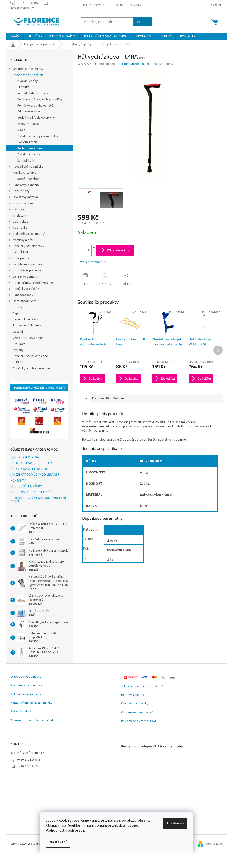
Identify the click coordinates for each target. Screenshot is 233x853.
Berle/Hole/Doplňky (30, 148)
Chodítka (23, 87)
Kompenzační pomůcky (28, 75)
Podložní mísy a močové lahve (33, 283)
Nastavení (58, 842)
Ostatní (18, 331)
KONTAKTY (18, 480)
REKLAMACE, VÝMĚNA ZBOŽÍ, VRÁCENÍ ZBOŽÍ (38, 499)
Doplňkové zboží (28, 179)
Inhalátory (19, 215)
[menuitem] (14, 36)
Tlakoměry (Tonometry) (29, 234)
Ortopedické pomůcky (28, 69)
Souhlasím (175, 823)
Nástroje (18, 209)
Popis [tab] (84, 398)
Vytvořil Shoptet (214, 843)
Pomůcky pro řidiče (26, 289)
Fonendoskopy (23, 295)
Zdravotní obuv (23, 203)
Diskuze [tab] (118, 398)
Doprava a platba (132, 695)
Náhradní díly (26, 160)
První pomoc (21, 258)
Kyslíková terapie (24, 172)
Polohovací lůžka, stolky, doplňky (40, 99)
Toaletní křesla (27, 142)
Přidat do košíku (118, 250)
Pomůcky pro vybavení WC (35, 105)
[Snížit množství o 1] (93, 253)
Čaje (16, 313)
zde (81, 830)
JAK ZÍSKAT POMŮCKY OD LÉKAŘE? (34, 474)
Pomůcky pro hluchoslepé (30, 356)
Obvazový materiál (25, 197)
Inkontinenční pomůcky (28, 264)
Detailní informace (90, 262)
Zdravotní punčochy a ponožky (31, 703)
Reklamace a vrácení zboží (139, 721)
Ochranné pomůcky (26, 276)
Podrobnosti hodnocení (133, 64)
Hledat (142, 22)
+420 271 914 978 (28, 759)
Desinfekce (20, 221)
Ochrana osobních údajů (137, 712)
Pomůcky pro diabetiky (28, 246)
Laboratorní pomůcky (27, 270)
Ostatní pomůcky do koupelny (37, 136)
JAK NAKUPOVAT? (93, 5)
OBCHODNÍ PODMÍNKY (127, 5)
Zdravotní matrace (30, 111)
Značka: (163, 64)
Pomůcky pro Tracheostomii (32, 368)
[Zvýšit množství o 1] (93, 247)
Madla (21, 130)
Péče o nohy (21, 191)
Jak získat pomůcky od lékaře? (142, 686)
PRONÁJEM (20, 252)
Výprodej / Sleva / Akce (28, 338)
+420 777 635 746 (28, 766)
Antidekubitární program (34, 93)
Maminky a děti (23, 240)
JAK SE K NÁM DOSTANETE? (30, 468)
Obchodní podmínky (134, 704)
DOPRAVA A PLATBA (24, 457)
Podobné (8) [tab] (100, 398)
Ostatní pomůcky (29, 154)
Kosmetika (20, 227)
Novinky (18, 350)
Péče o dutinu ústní (26, 319)
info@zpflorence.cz (30, 753)
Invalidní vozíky (27, 81)
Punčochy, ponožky (26, 185)
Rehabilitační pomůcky (28, 166)
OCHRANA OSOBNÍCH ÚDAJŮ (30, 491)
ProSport (19, 344)
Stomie (18, 307)
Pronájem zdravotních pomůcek (32, 720)
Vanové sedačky (28, 124)
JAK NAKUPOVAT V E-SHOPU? (31, 462)
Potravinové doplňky (27, 325)
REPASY (18, 362)
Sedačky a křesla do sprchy (36, 117)
